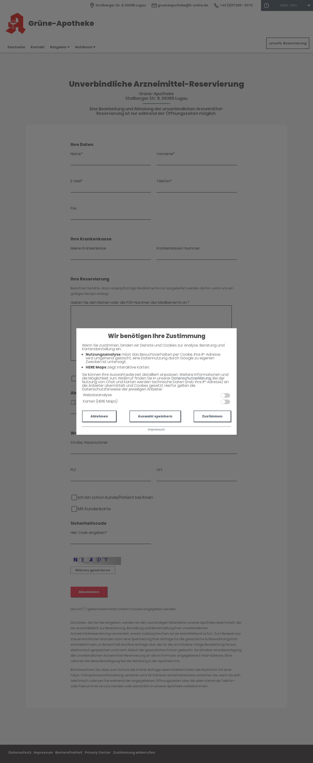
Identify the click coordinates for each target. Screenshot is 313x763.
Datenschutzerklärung (191, 378)
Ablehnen (99, 416)
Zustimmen (212, 416)
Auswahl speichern (155, 416)
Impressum (156, 429)
